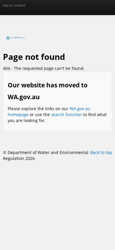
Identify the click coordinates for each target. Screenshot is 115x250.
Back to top (101, 152)
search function (66, 114)
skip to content (13, 5)
